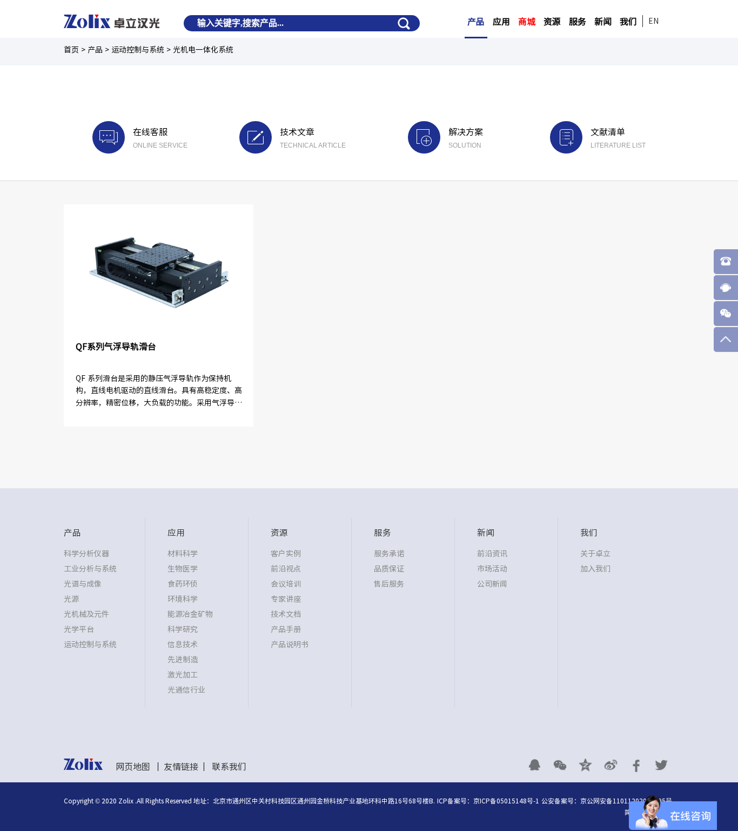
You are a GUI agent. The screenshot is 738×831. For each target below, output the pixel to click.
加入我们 (595, 569)
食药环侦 (182, 584)
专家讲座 (286, 599)
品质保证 (389, 569)
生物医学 (182, 569)
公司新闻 (492, 584)
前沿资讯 (492, 553)
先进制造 (182, 659)
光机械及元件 (86, 614)
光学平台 (79, 629)
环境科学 (182, 599)
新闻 (603, 21)
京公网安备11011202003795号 (626, 800)
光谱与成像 (83, 584)
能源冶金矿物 (190, 614)
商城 (526, 21)
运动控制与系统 (90, 644)
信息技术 (182, 644)
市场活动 (492, 569)
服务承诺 (389, 553)
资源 (552, 21)
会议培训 (286, 584)
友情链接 (181, 766)
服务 (577, 21)
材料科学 (182, 553)
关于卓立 (595, 553)
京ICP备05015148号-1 (506, 800)
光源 (71, 599)
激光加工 (182, 675)
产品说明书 (289, 644)
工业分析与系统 (90, 569)
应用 (501, 21)
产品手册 (286, 629)
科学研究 (182, 629)
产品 (476, 21)
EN (653, 21)
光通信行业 (186, 690)
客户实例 (286, 553)
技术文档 (286, 614)
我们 (628, 21)
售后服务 (389, 584)
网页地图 (133, 766)
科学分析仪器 (86, 553)
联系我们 (229, 766)
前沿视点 (286, 569)
